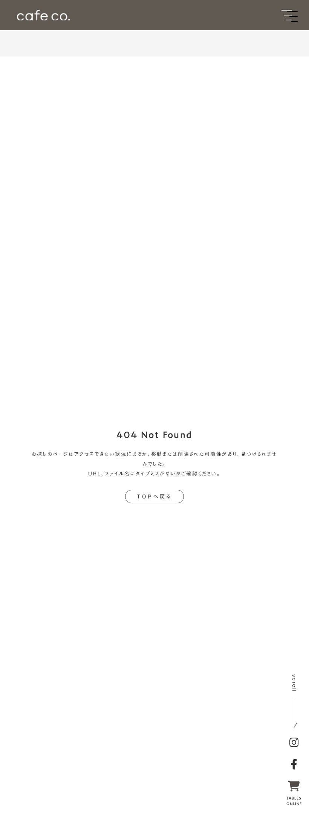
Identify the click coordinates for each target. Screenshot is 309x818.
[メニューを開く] (286, 15)
